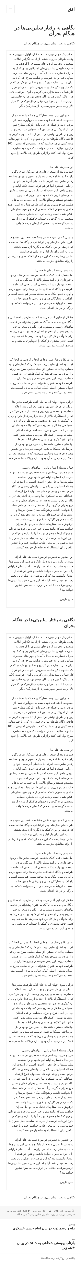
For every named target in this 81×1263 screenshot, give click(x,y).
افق (71, 9)
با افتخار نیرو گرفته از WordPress (58, 1258)
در (64, 1214)
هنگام (19, 1214)
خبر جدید (70, 1214)
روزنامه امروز (48, 1214)
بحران (13, 1211)
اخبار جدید (37, 1211)
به (8, 1211)
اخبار (24, 1211)
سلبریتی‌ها (36, 1214)
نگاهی (26, 1214)
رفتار (59, 1214)
